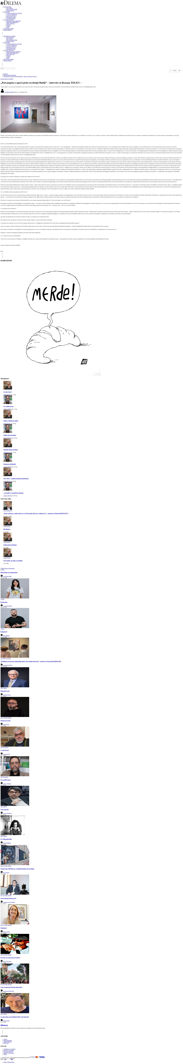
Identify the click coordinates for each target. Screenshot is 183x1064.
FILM (7, 27)
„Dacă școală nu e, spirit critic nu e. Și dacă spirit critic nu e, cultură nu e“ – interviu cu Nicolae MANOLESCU (35, 513)
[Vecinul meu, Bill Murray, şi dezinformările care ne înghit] (15, 864)
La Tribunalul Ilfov (6, 839)
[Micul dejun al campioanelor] (8, 568)
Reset (175, 70)
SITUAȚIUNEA (7, 6)
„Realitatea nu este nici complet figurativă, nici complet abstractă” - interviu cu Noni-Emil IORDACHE (31, 661)
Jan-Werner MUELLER (8, 991)
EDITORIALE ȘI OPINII (9, 36)
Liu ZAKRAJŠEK (7, 576)
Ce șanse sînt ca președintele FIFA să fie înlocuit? (15, 1017)
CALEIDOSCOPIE (10, 18)
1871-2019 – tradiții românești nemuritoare (16, 478)
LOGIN (5, 1039)
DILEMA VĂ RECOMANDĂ (13, 21)
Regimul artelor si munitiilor (9, 75)
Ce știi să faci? (7, 392)
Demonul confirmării (9, 464)
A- (170, 70)
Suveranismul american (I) (8, 898)
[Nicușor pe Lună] (15, 716)
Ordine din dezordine (9, 435)
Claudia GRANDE (7, 606)
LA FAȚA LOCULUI (11, 15)
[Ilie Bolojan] (7, 525)
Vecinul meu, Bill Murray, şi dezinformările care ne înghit (17, 869)
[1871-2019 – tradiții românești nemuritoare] (7, 475)
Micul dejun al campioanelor (9, 572)
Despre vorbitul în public (10, 421)
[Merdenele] (15, 924)
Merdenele (4, 928)
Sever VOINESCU (7, 510)
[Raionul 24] (15, 627)
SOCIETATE (6, 12)
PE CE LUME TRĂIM (11, 9)
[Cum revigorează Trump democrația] (15, 983)
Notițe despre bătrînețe (10, 545)
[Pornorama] (15, 598)
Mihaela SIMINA (7, 843)
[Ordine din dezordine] (7, 432)
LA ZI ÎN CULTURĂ (8, 19)
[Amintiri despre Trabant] (7, 446)
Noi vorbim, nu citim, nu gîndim (12, 560)
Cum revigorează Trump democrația (11, 987)
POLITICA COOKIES (8, 1050)
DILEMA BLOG (10, 10)
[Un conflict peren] (7, 403)
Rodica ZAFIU (6, 932)
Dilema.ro (5, 74)
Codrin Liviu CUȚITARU (9, 902)
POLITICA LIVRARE (8, 1053)
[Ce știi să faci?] (7, 389)
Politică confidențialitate (8, 1062)
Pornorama (4, 602)
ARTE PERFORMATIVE (12, 22)
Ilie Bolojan (6, 529)
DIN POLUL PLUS (11, 17)
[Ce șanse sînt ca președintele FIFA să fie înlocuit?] (15, 1012)
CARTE (8, 26)
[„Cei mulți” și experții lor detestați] (7, 490)
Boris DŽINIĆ (6, 635)
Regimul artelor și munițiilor (7, 79)
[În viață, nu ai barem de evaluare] (15, 953)
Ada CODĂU (6, 872)
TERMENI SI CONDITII (9, 1049)
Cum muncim (5, 809)
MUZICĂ (8, 25)
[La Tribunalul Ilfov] (15, 835)
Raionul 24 (4, 631)
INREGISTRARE (7, 1040)
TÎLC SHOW (9, 8)
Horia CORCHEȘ (7, 961)
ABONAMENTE (7, 30)
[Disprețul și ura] (15, 687)
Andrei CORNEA (7, 409)
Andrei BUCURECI (7, 665)
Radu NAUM (6, 1020)
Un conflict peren (8, 406)
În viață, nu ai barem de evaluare (10, 957)
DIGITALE (6, 1043)
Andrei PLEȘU (6, 394)
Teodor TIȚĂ (6, 724)
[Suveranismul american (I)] (15, 894)
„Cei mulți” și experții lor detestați (13, 493)
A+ (179, 70)
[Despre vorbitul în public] (7, 418)
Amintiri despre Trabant (10, 449)
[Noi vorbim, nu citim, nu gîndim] (7, 556)
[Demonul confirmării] (7, 461)
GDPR (5, 1054)
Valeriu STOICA (7, 695)
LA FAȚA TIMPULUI (11, 14)
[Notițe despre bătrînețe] (7, 540)
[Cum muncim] (15, 805)
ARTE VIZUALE (10, 23)
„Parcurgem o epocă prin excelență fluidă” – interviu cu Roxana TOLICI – (20, 76)
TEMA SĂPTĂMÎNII (8, 28)
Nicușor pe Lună (5, 720)
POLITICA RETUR (8, 1051)
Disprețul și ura (5, 691)
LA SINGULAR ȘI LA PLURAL (14, 13)
